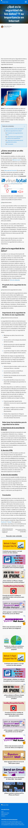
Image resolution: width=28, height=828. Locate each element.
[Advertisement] (14, 43)
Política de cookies (5, 812)
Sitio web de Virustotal (10, 170)
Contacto (3, 815)
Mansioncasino (17, 160)
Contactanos (21, 824)
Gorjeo (9, 522)
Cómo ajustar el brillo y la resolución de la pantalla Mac (20, 530)
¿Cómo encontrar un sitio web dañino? (14, 128)
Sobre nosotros (4, 814)
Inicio (2, 811)
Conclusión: (10, 144)
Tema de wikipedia (15, 280)
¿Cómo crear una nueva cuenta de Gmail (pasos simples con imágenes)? (7, 530)
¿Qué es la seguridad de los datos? (13, 130)
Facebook (3, 522)
